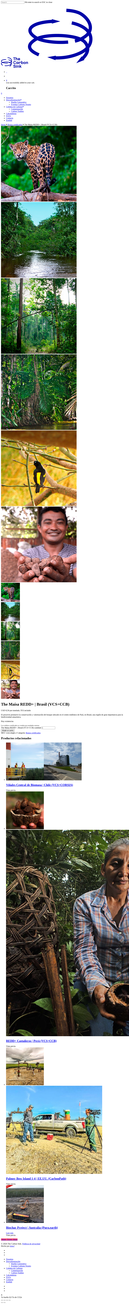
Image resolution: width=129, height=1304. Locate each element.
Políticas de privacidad (31, 1244)
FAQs (8, 116)
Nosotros (9, 98)
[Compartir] (5, 1300)
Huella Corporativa (18, 102)
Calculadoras (11, 113)
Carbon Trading (17, 111)
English (9, 120)
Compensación (17, 109)
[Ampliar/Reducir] (10, 1300)
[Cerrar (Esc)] (2, 1300)
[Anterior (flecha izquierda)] (2, 1302)
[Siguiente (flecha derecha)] (5, 1302)
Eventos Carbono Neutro (21, 104)
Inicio (3, 125)
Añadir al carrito (7, 730)
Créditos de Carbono (14, 107)
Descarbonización (13, 100)
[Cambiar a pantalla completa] (7, 1300)
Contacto (9, 118)
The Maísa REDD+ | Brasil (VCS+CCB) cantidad (21, 728)
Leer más (9, 1233)
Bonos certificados (15, 125)
